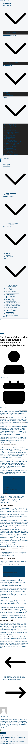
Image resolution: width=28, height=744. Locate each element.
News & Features (7, 65)
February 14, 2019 (7, 493)
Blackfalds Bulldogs (11, 126)
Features (8, 94)
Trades (8, 34)
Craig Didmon (23, 410)
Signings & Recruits (11, 32)
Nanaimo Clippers (10, 137)
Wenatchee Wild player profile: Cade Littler (14, 676)
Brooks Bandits (10, 127)
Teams (5, 97)
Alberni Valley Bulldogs (12, 124)
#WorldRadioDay (7, 487)
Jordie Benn (3, 548)
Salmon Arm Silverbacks (12, 143)
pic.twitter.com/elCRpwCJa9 (10, 572)
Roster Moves (7, 5)
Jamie (22, 546)
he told (10, 637)
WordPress (11, 743)
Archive (2, 333)
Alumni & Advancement (9, 35)
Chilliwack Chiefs (10, 129)
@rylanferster (17, 478)
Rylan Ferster (3, 417)
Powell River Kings (11, 140)
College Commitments (12, 62)
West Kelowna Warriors (12, 154)
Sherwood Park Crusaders (13, 145)
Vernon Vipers (9, 151)
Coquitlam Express (11, 130)
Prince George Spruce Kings (13, 141)
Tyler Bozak (15, 548)
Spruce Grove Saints (11, 146)
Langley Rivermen (10, 135)
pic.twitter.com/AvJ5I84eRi (10, 489)
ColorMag (2, 743)
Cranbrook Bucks (10, 134)
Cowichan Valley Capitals (12, 132)
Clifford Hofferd (4, 377)
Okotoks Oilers (10, 138)
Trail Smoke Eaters (11, 149)
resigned (7, 609)
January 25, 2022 (7, 576)
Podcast (5, 156)
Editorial (8, 92)
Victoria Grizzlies (10, 153)
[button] (15, 30)
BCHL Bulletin (7, 3)
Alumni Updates (10, 64)
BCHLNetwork (14, 741)
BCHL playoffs (9, 95)
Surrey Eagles (9, 148)
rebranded (23, 422)
